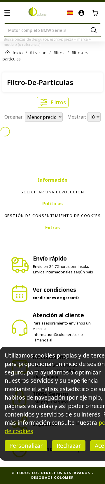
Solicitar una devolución (52, 192)
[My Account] (81, 12)
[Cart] (95, 12)
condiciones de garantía (56, 297)
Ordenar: (14, 117)
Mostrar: (77, 117)
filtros (59, 52)
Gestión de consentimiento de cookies (52, 215)
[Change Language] (70, 13)
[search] (93, 30)
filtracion (38, 52)
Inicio (18, 52)
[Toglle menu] (7, 12)
